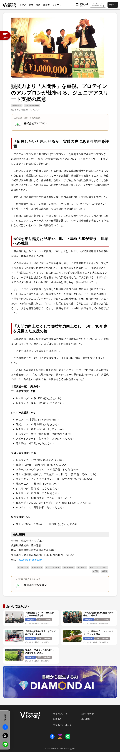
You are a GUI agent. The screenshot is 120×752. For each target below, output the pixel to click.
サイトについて (60, 713)
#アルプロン (23, 567)
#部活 (104, 571)
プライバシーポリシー (63, 725)
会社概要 (85, 719)
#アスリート (68, 567)
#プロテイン (37, 567)
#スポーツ (82, 567)
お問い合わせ (87, 713)
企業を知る (16, 105)
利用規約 (57, 719)
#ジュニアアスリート (98, 567)
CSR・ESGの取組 (32, 105)
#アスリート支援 (52, 567)
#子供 (95, 571)
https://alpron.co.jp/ (30, 559)
